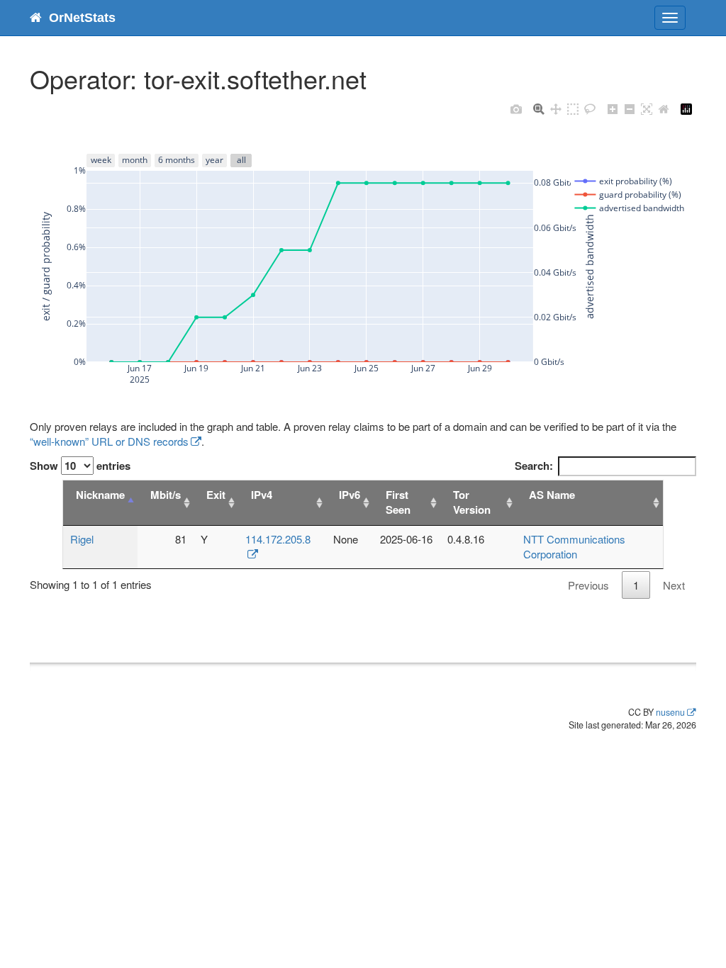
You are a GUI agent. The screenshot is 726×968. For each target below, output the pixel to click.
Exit (215, 494)
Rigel (82, 538)
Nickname (100, 494)
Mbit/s (165, 494)
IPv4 (261, 494)
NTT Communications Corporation (574, 546)
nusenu (670, 712)
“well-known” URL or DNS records (109, 441)
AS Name (552, 494)
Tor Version (472, 502)
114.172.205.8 (278, 538)
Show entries (80, 465)
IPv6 (349, 494)
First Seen (398, 502)
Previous (588, 585)
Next (674, 585)
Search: (534, 465)
